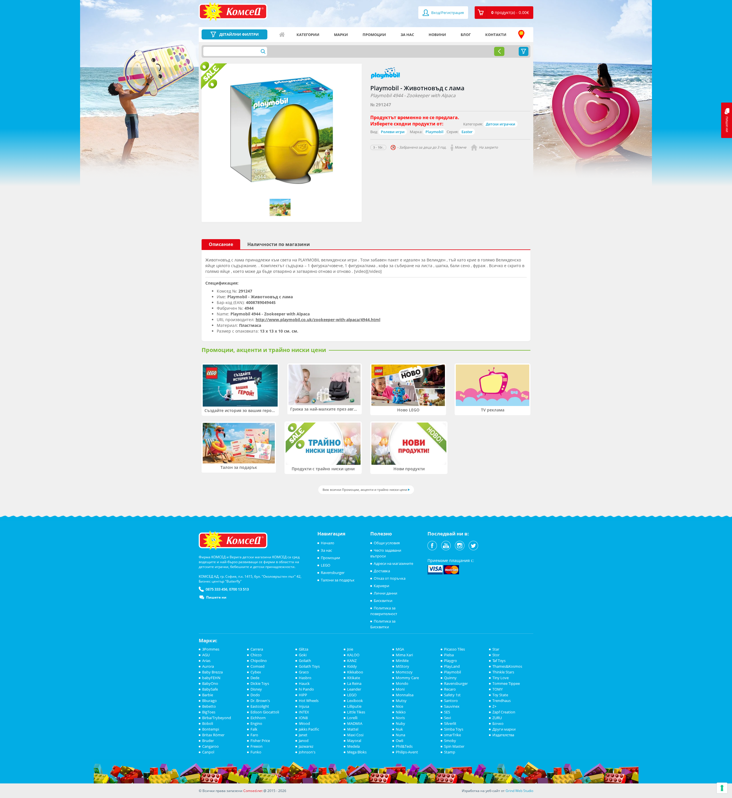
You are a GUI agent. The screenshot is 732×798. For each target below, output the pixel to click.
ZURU (497, 717)
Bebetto (209, 706)
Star (495, 649)
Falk (253, 729)
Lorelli (352, 717)
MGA (400, 649)
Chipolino (258, 660)
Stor (496, 654)
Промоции (374, 34)
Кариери (381, 585)
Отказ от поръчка (389, 578)
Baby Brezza (212, 672)
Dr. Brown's (260, 700)
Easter (467, 131)
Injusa (304, 706)
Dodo (255, 694)
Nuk (399, 729)
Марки (341, 34)
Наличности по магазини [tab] (278, 244)
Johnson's (307, 752)
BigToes (208, 712)
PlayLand (452, 666)
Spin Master (454, 746)
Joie (350, 649)
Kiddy (352, 666)
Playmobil (434, 131)
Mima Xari (404, 654)
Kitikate (353, 677)
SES (447, 712)
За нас (407, 34)
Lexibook (355, 700)
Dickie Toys (259, 683)
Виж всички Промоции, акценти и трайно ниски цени (365, 489)
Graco (304, 672)
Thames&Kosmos (507, 666)
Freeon (256, 746)
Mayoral (354, 740)
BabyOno (210, 683)
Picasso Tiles (454, 649)
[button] (504, 12)
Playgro (450, 660)
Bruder (208, 740)
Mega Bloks (357, 752)
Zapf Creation (503, 712)
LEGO (325, 565)
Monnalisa (404, 694)
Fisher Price (260, 740)
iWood (304, 723)
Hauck (304, 683)
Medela (353, 746)
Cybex (255, 672)
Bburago (209, 700)
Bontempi (210, 729)
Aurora (208, 666)
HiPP (303, 694)
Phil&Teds (404, 746)
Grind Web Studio (519, 790)
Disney (256, 689)
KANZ (352, 660)
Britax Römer (213, 734)
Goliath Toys (309, 666)
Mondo (402, 683)
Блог (466, 34)
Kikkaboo (355, 672)
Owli (399, 740)
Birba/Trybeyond (216, 717)
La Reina (354, 683)
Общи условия (387, 542)
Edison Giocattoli (264, 712)
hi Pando (306, 689)
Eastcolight (259, 706)
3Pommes (210, 649)
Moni (400, 689)
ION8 (303, 717)
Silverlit (450, 723)
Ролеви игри (393, 131)
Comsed (257, 666)
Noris (400, 717)
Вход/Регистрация (447, 12)
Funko (255, 752)
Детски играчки (500, 124)
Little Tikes (356, 712)
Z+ (494, 706)
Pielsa (449, 654)
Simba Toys (453, 729)
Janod (304, 740)
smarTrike (452, 734)
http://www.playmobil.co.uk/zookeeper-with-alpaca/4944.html (318, 319)
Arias (206, 660)
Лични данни (385, 593)
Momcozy (404, 672)
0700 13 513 (239, 589)
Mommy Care (407, 677)
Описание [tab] (221, 244)
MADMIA (354, 723)
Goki (303, 654)
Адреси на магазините (521, 34)
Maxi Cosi (355, 734)
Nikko (401, 712)
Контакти (495, 34)
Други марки (504, 729)
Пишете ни (216, 597)
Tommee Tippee (506, 683)
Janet (303, 734)
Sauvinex (452, 706)
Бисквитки (383, 600)
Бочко (498, 723)
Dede (254, 677)
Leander (354, 689)
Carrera (256, 649)
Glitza (303, 649)
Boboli (207, 723)
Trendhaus (501, 700)
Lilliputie (354, 706)
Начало (282, 34)
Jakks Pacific (309, 729)
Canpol (208, 752)
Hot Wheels (309, 700)
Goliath (305, 660)
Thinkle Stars (503, 672)
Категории (308, 34)
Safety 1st (452, 694)
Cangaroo (210, 746)
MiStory (402, 666)
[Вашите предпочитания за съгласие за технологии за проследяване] (722, 788)
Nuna (400, 734)
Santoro (451, 700)
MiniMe (402, 660)
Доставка (382, 570)
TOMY (497, 689)
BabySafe (210, 689)
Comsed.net (252, 790)
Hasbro (305, 677)
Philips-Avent (407, 752)
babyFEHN (211, 677)
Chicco (256, 654)
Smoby (450, 740)
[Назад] (499, 51)
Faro (254, 734)
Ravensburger (333, 572)
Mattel (352, 729)
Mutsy (401, 700)
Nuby (400, 723)
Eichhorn (258, 717)
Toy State (500, 694)
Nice (399, 706)
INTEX (304, 712)
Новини (437, 34)
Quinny (450, 677)
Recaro (450, 689)
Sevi (447, 717)
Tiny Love (500, 677)
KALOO (353, 654)
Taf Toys (499, 660)
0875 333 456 (216, 589)
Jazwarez (306, 746)
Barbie (207, 694)
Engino (256, 723)
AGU (206, 654)
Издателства (503, 734)
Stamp (449, 752)
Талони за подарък (338, 580)
